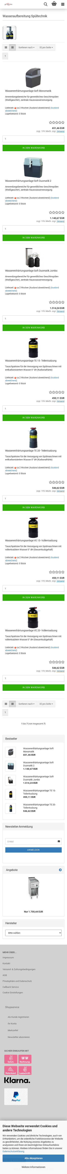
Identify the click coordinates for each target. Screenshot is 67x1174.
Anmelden (33, 850)
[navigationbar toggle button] (62, 4)
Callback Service (11, 987)
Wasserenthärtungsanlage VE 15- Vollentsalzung (31, 540)
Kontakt (6, 963)
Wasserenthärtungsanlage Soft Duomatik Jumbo (31, 270)
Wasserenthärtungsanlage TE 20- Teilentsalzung (31, 450)
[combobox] (26, 47)
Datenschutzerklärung (13, 1151)
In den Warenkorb (33, 148)
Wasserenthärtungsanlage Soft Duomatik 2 (28, 180)
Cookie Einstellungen (13, 992)
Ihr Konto (12, 1023)
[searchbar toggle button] (45, 4)
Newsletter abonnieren (19, 1037)
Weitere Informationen (33, 1167)
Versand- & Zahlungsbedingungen (19, 969)
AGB (5, 975)
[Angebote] (60, 870)
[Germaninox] (7, 4)
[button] (6, 47)
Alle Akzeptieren (34, 1158)
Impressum (8, 957)
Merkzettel (13, 1030)
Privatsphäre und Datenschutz (17, 981)
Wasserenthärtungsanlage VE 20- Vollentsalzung (31, 630)
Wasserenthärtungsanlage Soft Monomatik (28, 90)
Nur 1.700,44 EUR (33, 911)
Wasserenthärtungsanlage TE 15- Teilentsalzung (31, 360)
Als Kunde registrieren (18, 1017)
